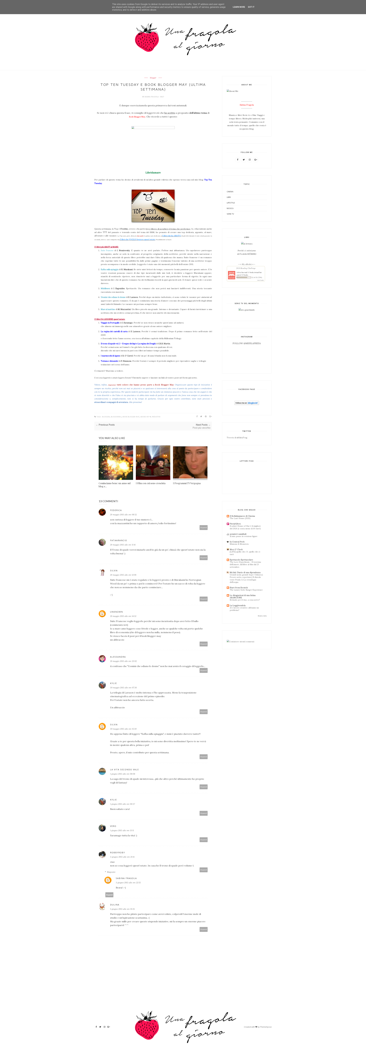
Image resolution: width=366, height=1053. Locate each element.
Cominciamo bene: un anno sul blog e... (115, 485)
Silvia (114, 570)
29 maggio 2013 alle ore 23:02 (123, 661)
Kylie (113, 683)
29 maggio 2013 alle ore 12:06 (123, 575)
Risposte (111, 872)
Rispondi (203, 527)
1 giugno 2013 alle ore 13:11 (122, 830)
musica (230, 208)
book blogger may (131, 417)
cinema (230, 191)
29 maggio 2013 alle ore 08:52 (123, 514)
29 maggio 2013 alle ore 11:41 (123, 544)
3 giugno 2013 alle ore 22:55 (128, 882)
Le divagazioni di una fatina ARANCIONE (242, 596)
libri (229, 197)
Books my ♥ (146, 417)
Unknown (116, 611)
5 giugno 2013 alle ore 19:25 (122, 909)
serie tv (230, 214)
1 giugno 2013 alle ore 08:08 (122, 774)
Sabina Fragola (152, 97)
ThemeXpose (266, 1027)
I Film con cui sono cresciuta (150, 483)
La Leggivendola (237, 605)
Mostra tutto (262, 616)
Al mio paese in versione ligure (243, 536)
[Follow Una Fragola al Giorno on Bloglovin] (246, 404)
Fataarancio (118, 540)
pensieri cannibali (238, 534)
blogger (153, 78)
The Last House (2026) (240, 518)
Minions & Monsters (239, 544)
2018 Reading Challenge (246, 268)
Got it (251, 7)
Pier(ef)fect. (235, 523)
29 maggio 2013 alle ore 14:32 (123, 616)
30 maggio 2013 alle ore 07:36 (123, 687)
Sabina (239, 272)
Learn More (239, 7)
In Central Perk (237, 541)
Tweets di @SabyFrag (237, 437)
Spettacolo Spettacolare (241, 559)
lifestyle (231, 202)
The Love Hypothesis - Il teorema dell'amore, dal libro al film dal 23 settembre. (245, 564)
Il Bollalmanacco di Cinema (242, 516)
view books (260, 280)
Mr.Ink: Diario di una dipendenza (245, 572)
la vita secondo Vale (124, 769)
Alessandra (118, 656)
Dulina (114, 904)
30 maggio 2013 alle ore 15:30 (123, 729)
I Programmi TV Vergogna (187, 483)
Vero (113, 826)
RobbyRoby (117, 852)
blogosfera (116, 417)
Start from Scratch (239, 587)
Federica (116, 510)
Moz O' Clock (236, 549)
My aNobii (247, 264)
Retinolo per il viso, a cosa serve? (245, 600)
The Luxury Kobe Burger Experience (246, 590)
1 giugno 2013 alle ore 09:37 (122, 804)
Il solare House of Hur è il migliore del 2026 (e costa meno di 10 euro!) (245, 527)
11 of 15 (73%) (257, 277)
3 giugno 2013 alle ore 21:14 (122, 857)
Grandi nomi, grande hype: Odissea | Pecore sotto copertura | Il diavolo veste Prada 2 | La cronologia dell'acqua (246, 578)
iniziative (156, 417)
